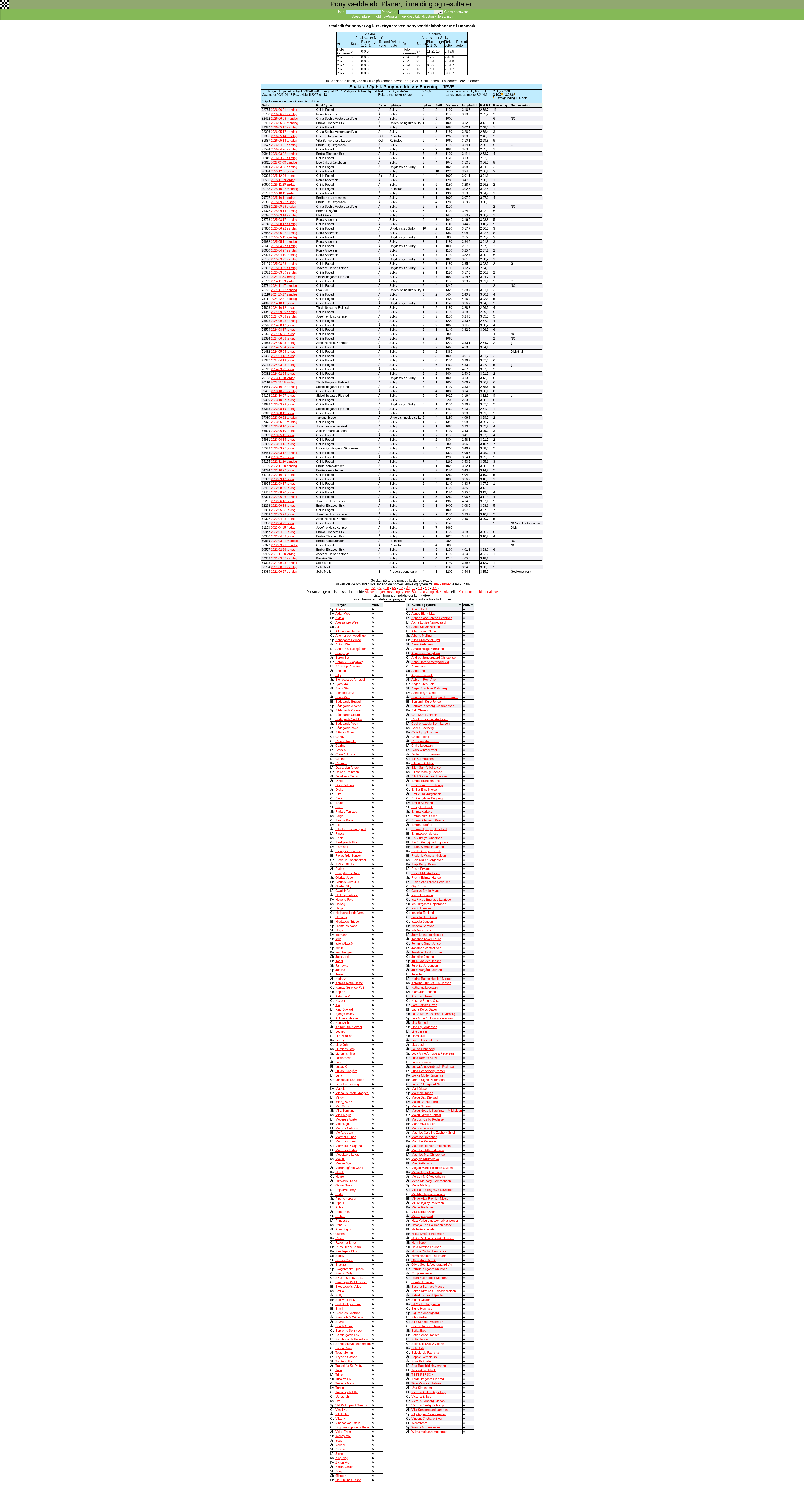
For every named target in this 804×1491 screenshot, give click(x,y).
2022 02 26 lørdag (283, 549)
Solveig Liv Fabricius (425, 1352)
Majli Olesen (419, 1088)
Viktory (340, 1418)
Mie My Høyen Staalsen (428, 1194)
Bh (373, 588)
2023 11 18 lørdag (283, 378)
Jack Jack (342, 956)
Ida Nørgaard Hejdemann (428, 904)
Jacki (339, 961)
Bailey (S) (342, 653)
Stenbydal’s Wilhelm (349, 1317)
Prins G (340, 1225)
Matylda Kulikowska (425, 1159)
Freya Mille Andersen (425, 873)
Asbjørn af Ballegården (350, 649)
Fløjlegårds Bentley (348, 855)
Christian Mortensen (425, 741)
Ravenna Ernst (345, 1242)
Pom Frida (342, 1211)
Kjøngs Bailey (344, 1014)
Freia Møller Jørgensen (427, 860)
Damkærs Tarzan (347, 776)
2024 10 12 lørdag (283, 303)
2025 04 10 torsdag (284, 255)
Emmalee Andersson (425, 833)
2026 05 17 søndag (284, 127)
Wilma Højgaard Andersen (429, 1431)
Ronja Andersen (422, 1273)
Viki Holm (342, 1414)
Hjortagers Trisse (347, 921)
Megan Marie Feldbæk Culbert (432, 1168)
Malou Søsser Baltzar (426, 1115)
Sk (420, 588)
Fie (337, 824)
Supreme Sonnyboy (349, 1330)
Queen (340, 1233)
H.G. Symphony (346, 895)
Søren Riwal (343, 1348)
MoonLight (342, 1124)
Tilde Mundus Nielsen (426, 1383)
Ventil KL (341, 1409)
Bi (380, 588)
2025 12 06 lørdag (283, 171)
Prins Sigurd (343, 1229)
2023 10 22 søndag (284, 387)
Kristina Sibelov (422, 996)
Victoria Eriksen (422, 1396)
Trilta (338, 1370)
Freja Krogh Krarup (424, 864)
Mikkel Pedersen (422, 1207)
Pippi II (340, 1203)
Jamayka (341, 965)
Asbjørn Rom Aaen (424, 679)
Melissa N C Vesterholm (428, 1176)
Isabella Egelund (422, 912)
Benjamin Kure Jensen (426, 701)
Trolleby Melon (345, 1383)
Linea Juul (418, 1036)
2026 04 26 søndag (284, 145)
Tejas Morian (344, 1352)
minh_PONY (344, 1102)
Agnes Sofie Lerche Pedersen (431, 618)
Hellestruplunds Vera (349, 912)
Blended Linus (345, 693)
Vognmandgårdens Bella (352, 1427)
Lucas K (341, 1066)
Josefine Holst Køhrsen (427, 952)
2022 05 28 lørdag (283, 510)
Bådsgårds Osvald (348, 710)
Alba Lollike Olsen (423, 631)
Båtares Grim (344, 732)
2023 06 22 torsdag (284, 417)
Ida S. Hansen (421, 908)
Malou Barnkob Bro (424, 1102)
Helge (339, 908)
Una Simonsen (421, 1387)
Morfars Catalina (346, 1128)
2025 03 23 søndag (284, 259)
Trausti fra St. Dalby (348, 1365)
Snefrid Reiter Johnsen (427, 1326)
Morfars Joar (344, 1132)
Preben (340, 1216)
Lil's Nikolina (343, 1036)
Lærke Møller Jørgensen (428, 1075)
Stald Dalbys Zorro (348, 1304)
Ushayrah (342, 1396)
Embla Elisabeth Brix (425, 780)
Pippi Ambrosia (345, 1198)
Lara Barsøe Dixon (424, 1005)
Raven (339, 1238)
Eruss (339, 802)
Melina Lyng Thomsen (426, 1172)
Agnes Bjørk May (423, 613)
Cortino (340, 758)
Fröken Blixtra (344, 864)
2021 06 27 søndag (284, 571)
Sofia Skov (418, 1330)
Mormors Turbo (346, 1150)
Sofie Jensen (420, 1339)
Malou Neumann (422, 1106)
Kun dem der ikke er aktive (478, 592)
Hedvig (340, 904)
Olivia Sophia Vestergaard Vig (431, 1264)
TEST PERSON (422, 1374)
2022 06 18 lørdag (283, 501)
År (408, 588)
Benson (340, 671)
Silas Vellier (419, 1317)
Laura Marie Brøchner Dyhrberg (433, 1014)
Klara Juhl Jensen (423, 992)
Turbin (339, 1387)
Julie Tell (417, 974)
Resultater (414, 16)
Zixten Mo (342, 1462)
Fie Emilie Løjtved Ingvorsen (430, 842)
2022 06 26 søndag (284, 496)
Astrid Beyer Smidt (424, 693)
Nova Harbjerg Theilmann (428, 1255)
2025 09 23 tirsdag (283, 202)
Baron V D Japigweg (349, 662)
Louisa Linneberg (423, 1049)
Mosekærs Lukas (347, 1154)
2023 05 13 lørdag (283, 435)
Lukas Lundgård (346, 1071)
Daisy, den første (347, 767)
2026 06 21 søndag (284, 109)
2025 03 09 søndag (284, 268)
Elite (338, 794)
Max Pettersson (422, 1163)
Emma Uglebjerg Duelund (429, 829)
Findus (340, 833)
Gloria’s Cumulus (347, 882)
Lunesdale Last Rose (349, 1080)
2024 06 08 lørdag (283, 334)
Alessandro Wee (346, 622)
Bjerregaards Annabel (350, 679)
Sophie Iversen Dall (424, 1357)
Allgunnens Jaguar (348, 631)
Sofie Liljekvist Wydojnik (427, 1343)
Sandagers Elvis (346, 1251)
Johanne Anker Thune (426, 939)
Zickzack (341, 1449)
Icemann (341, 934)
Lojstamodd (343, 1058)
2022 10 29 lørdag (283, 470)
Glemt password (456, 12)
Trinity (339, 1374)
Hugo (339, 930)
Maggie (340, 1088)
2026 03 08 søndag (284, 162)
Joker (339, 974)
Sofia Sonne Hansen (425, 1335)
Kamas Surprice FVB (350, 987)
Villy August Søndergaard (428, 1414)
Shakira (340, 1264)
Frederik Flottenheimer (350, 860)
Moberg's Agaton (346, 1119)
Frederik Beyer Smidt (426, 851)
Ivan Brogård (344, 952)
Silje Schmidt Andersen (427, 1321)
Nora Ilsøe (418, 1242)
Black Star (342, 688)
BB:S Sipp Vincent (348, 666)
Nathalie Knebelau (423, 1229)
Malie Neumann (422, 1093)
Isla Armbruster (421, 930)
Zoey (338, 1471)
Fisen (339, 838)
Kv (394, 588)
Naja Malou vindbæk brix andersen (435, 1220)
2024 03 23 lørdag (283, 365)
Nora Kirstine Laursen (426, 1247)
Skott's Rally (344, 1273)
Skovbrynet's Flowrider (351, 1282)
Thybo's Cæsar (346, 1357)
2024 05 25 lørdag (283, 343)
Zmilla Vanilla (344, 1467)
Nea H (339, 1172)
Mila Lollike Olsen (423, 1211)
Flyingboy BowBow (348, 851)
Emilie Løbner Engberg (427, 798)
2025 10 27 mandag (284, 189)
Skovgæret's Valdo (348, 1286)
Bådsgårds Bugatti (348, 701)
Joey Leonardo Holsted (427, 934)
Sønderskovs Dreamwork (353, 1343)
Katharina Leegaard (424, 987)
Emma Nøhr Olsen (424, 816)
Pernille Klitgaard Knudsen (429, 1269)
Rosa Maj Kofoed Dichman (429, 1277)
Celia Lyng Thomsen (425, 732)
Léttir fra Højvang (347, 1084)
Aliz (337, 627)
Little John (342, 1044)
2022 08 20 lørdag (283, 488)
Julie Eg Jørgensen (424, 965)
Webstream (419, 1423)
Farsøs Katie (344, 820)
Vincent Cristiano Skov (427, 1418)
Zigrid (339, 1453)
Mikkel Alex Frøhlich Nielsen (430, 1198)
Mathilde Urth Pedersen (427, 1150)
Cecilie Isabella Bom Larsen (430, 723)
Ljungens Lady (345, 1049)
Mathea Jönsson (422, 1128)
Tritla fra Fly (343, 1379)
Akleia (339, 618)
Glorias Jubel (344, 877)
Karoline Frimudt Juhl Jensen (431, 983)
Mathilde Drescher (424, 1137)
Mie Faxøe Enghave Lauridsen (432, 1190)
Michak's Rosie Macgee (351, 1093)
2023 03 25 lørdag (283, 448)
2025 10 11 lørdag (283, 193)
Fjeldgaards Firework (349, 842)
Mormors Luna (345, 1141)
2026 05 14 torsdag (284, 136)
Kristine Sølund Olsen (426, 1000)
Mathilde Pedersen (424, 1141)
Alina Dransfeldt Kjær (425, 640)
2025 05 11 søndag (284, 237)
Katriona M (342, 996)
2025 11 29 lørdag (283, 180)
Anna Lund (418, 666)
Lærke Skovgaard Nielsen (429, 1084)
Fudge (339, 868)
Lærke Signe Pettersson (428, 1080)
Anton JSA (342, 644)
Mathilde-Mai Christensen (428, 1154)
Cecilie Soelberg (422, 728)
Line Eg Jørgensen (424, 1027)
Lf (413, 588)
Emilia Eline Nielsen (424, 789)
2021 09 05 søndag (284, 558)
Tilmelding (377, 16)
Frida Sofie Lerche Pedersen (430, 882)
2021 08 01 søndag (284, 567)
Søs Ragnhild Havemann (428, 1365)
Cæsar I (341, 763)
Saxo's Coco (344, 1260)
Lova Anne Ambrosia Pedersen (432, 1053)
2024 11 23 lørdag (283, 277)
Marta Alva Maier (423, 1124)
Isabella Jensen (422, 921)
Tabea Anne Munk (423, 1370)
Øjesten (340, 1475)
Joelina (340, 970)
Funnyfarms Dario (347, 873)
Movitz (340, 1159)
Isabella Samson (422, 926)
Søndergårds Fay (347, 1335)
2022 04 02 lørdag (283, 532)
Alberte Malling (421, 635)
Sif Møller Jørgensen (425, 1304)
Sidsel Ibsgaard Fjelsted (427, 1295)
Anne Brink (418, 671)
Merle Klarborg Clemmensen (431, 1181)
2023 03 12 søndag (284, 452)
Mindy (339, 1097)
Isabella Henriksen (424, 917)
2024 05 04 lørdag (283, 347)
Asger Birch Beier (423, 684)
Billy (338, 675)
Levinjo (340, 1031)
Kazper (340, 1000)
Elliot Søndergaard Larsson (429, 776)
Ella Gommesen (422, 758)
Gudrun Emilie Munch (426, 890)
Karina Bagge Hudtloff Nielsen (431, 978)
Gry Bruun (418, 886)
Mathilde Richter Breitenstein (431, 1146)
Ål (366, 588)
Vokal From (343, 1431)
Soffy (339, 1295)
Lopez (339, 1062)
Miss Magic (343, 1115)
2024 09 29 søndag (284, 312)
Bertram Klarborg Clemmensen (432, 706)
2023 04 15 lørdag (283, 439)
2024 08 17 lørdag (283, 325)
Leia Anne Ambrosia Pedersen (432, 1018)
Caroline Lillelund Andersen (429, 719)
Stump (339, 1321)
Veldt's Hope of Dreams (351, 1405)
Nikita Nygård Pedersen (427, 1233)
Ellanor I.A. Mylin (422, 763)
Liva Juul (417, 1044)
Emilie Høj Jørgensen (426, 794)
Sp (427, 588)
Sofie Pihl (417, 1348)
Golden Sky (343, 886)
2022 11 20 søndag (284, 461)
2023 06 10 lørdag (283, 426)
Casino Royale (345, 741)
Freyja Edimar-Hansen (426, 877)
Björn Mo (341, 684)
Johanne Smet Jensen (426, 943)
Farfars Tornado (346, 811)
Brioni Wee (342, 697)
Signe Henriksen (422, 1308)
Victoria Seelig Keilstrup (427, 1405)
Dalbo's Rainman (347, 772)
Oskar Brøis (343, 1185)
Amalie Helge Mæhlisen (427, 649)
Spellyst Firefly (345, 1299)
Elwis (339, 798)
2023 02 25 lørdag (283, 457)
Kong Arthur (343, 1022)
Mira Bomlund (344, 1110)
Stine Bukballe (421, 1361)
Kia (337, 1005)
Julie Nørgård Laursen (426, 970)
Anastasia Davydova (425, 653)
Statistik (447, 16)
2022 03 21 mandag (284, 540)
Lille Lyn (340, 1040)
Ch (387, 588)
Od (401, 588)
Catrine (340, 745)
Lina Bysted (419, 1022)
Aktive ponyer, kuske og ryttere (387, 592)
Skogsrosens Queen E (351, 1269)
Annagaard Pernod (348, 640)
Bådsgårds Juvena (348, 706)
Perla (339, 1194)
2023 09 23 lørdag (283, 404)
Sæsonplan (360, 16)
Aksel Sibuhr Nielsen (425, 627)
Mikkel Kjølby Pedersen (427, 1203)
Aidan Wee (342, 613)
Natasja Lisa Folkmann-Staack (432, 1225)
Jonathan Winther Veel (426, 948)
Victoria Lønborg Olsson (428, 1401)
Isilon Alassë (344, 943)
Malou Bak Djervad (424, 1097)
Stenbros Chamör (347, 1313)
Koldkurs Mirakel (346, 1018)
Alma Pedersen (422, 644)
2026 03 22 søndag (284, 153)
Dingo (339, 780)
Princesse (342, 1220)
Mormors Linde (345, 1137)
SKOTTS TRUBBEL (349, 1277)
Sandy (339, 1255)
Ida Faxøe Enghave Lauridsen (431, 899)
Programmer (396, 16)
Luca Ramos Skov (424, 1058)
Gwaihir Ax (342, 890)
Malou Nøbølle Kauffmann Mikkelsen (436, 1110)
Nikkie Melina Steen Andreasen (432, 1238)
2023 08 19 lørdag (283, 409)
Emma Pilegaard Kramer (428, 820)
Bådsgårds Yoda (346, 723)
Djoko (339, 789)
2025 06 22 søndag (284, 228)
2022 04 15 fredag (283, 527)
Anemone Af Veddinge (350, 635)
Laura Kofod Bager (424, 1009)
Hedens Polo (344, 899)
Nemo (339, 1176)
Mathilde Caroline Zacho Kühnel (433, 1132)
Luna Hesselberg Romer (428, 1071)
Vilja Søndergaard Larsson (429, 1409)
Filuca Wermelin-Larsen (427, 846)
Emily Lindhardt (422, 807)
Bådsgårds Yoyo (346, 728)
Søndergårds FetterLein (351, 1339)
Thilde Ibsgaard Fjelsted (427, 1379)
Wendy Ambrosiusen (425, 1427)
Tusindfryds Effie (346, 1392)
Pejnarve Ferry (345, 1190)
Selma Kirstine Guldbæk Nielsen (433, 1291)
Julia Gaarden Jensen (426, 961)
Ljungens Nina (345, 1053)
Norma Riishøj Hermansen (429, 1251)
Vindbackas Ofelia (347, 1423)
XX (434, 588)
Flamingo (341, 846)
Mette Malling (420, 1185)
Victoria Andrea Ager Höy (428, 1392)
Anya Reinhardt (422, 675)
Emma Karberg (421, 811)
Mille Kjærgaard (422, 1216)
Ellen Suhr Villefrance (426, 767)
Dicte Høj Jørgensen (425, 754)
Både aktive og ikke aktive (431, 592)
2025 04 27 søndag (284, 246)
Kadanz (340, 978)
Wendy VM (343, 1436)
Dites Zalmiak (344, 785)
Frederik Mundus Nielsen (428, 855)
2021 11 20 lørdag (283, 554)
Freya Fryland (420, 868)
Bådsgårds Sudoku (348, 719)
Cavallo (340, 750)
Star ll (339, 1308)
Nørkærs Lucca (346, 1181)
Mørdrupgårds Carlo (349, 1168)
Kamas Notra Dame (349, 983)
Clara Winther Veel (424, 750)
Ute (337, 1401)
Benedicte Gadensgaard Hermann (434, 697)
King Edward (344, 1009)
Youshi (340, 1445)
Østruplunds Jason (348, 1480)
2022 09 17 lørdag (283, 479)
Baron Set (342, 657)
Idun (338, 939)
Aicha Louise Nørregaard (428, 622)
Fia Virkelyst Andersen (426, 838)
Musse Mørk (344, 1163)
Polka (339, 1207)
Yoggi (339, 1440)
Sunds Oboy (344, 1326)
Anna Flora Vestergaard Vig (430, 662)
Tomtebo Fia (343, 1361)
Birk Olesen (419, 710)
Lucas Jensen (421, 1062)
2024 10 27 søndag (284, 294)
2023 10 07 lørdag (283, 395)
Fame (339, 807)
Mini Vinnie (342, 1106)
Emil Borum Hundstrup (427, 785)
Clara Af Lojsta (345, 754)
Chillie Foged (420, 736)
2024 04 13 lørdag (283, 356)
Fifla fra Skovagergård (350, 829)
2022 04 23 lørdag (283, 518)
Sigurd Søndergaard (425, 1313)
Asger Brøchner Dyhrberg (429, 688)
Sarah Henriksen (422, 1282)
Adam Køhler (420, 609)
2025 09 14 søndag (284, 211)
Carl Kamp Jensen (424, 714)
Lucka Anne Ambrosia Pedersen (433, 1066)
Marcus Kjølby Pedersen (428, 1119)
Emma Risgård (421, 824)
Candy (339, 736)
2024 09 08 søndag (284, 316)
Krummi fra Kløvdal (348, 1027)
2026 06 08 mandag (284, 118)
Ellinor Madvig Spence (426, 772)
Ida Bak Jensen (422, 895)
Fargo (339, 816)
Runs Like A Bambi (348, 1247)
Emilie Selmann (422, 802)
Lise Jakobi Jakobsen (426, 1040)
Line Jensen (419, 1031)
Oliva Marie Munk (423, 1260)
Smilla (339, 1291)
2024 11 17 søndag (284, 285)
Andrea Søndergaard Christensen (434, 657)
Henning (341, 917)
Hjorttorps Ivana (346, 926)
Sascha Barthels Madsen (428, 1286)
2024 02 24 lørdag (283, 373)
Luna (338, 1075)
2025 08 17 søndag (284, 219)
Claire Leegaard (422, 745)
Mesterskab (431, 16)
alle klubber (442, 584)
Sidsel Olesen (420, 1299)
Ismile (339, 948)
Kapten (340, 992)
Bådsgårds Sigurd (347, 714)
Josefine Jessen (422, 956)
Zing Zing (341, 1458)
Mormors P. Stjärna (348, 1146)
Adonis (340, 609)
